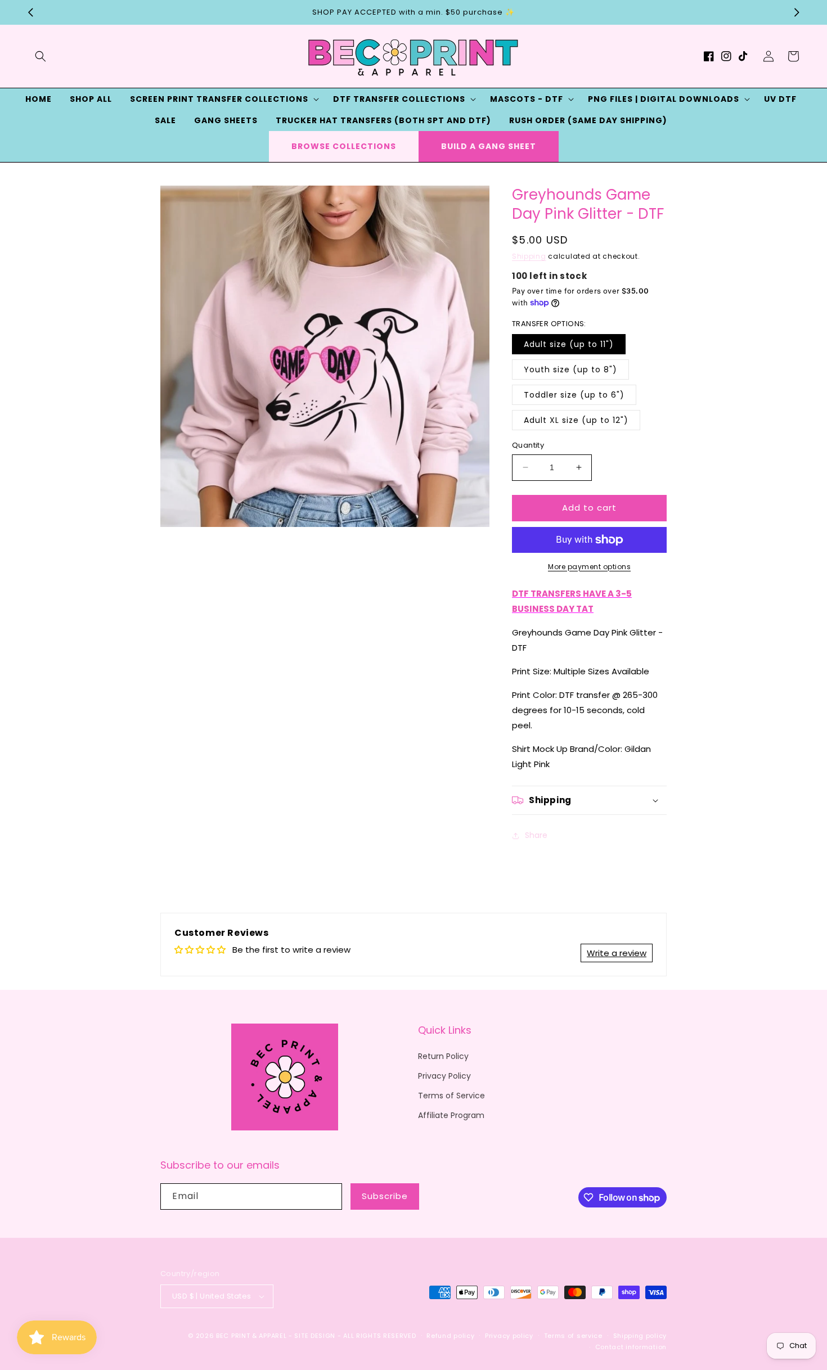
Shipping (529, 256)
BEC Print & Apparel (251, 1335)
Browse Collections (343, 146)
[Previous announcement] (30, 12)
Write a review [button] (616, 953)
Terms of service (573, 1335)
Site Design (314, 1335)
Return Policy (443, 1056)
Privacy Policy (444, 1075)
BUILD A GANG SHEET (488, 146)
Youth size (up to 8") (570, 369)
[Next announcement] (796, 12)
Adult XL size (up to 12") (576, 420)
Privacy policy (509, 1335)
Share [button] (536, 835)
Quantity (528, 445)
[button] (40, 56)
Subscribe (385, 1196)
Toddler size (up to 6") (574, 394)
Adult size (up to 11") (569, 344)
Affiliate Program (451, 1115)
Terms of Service (451, 1095)
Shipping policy (640, 1335)
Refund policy (450, 1335)
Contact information (631, 1346)
